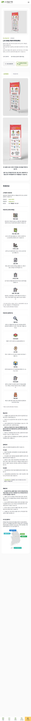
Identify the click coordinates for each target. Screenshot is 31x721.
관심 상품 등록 (10, 63)
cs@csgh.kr (11, 201)
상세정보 (6, 74)
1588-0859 (11, 199)
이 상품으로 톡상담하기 (23, 63)
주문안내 (15, 74)
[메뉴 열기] (28, 2)
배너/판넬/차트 (6, 38)
